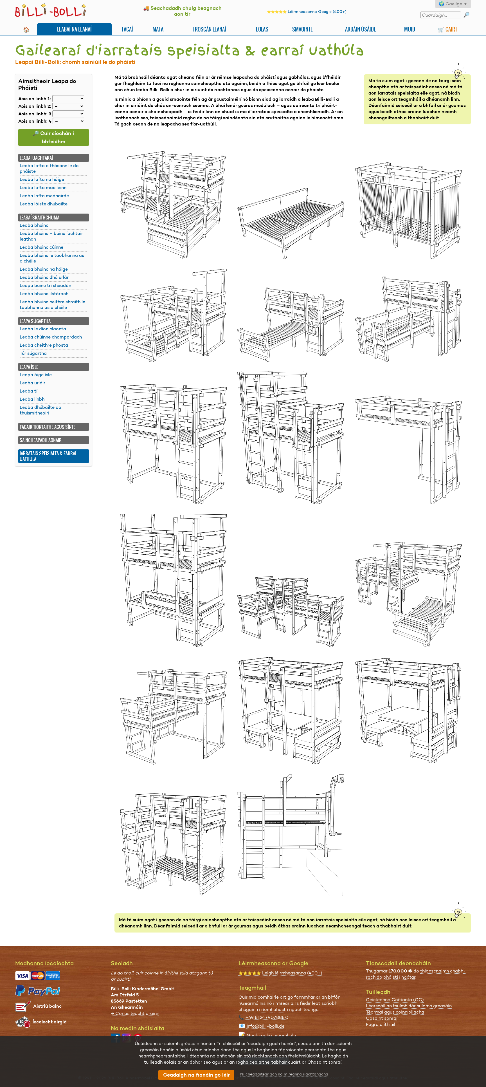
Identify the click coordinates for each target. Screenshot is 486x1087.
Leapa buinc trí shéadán (45, 285)
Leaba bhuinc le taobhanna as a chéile (52, 258)
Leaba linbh (32, 399)
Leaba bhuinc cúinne (41, 247)
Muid (409, 29)
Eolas (262, 29)
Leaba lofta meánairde (44, 195)
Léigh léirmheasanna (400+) (280, 973)
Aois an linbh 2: (34, 106)
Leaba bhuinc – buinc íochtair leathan (51, 236)
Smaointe (302, 29)
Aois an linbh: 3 (34, 113)
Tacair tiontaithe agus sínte (47, 426)
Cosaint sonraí (381, 1018)
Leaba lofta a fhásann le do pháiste (49, 168)
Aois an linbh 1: (34, 98)
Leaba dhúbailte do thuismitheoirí (40, 410)
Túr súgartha (33, 353)
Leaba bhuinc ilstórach (44, 293)
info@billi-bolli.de (265, 1026)
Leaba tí (28, 391)
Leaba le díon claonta (43, 328)
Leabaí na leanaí (74, 29)
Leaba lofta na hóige (42, 179)
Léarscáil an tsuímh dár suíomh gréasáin (409, 1005)
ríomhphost (273, 1009)
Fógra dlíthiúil (380, 1024)
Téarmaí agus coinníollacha (395, 1012)
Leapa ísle (29, 367)
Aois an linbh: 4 (34, 121)
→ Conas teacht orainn (135, 1013)
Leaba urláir (32, 383)
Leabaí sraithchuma (39, 217)
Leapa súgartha (35, 321)
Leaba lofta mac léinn (43, 187)
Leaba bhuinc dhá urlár (44, 277)
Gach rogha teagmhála (271, 1035)
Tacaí (127, 29)
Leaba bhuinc (34, 225)
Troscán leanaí (209, 29)
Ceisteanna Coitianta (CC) (395, 999)
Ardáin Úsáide (360, 29)
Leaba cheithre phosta (44, 345)
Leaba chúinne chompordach (51, 337)
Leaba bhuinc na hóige (44, 269)
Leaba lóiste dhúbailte (44, 204)
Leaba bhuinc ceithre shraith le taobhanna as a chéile (52, 304)
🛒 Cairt (447, 29)
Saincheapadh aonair (41, 440)
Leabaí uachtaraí (36, 157)
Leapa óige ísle (36, 374)
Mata (157, 29)
